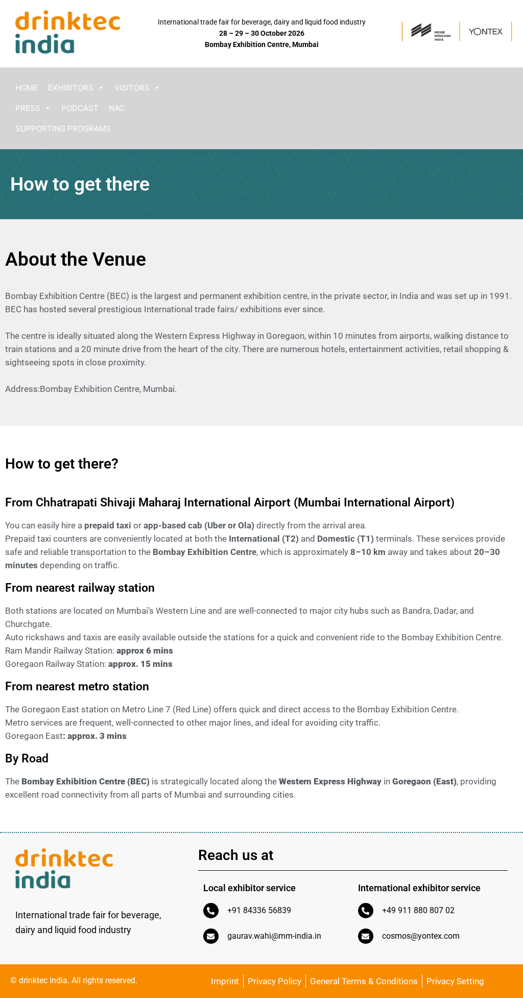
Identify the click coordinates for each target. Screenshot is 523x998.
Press (27, 108)
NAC (117, 108)
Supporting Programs (63, 128)
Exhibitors (70, 87)
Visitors (132, 87)
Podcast (80, 108)
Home (26, 87)
